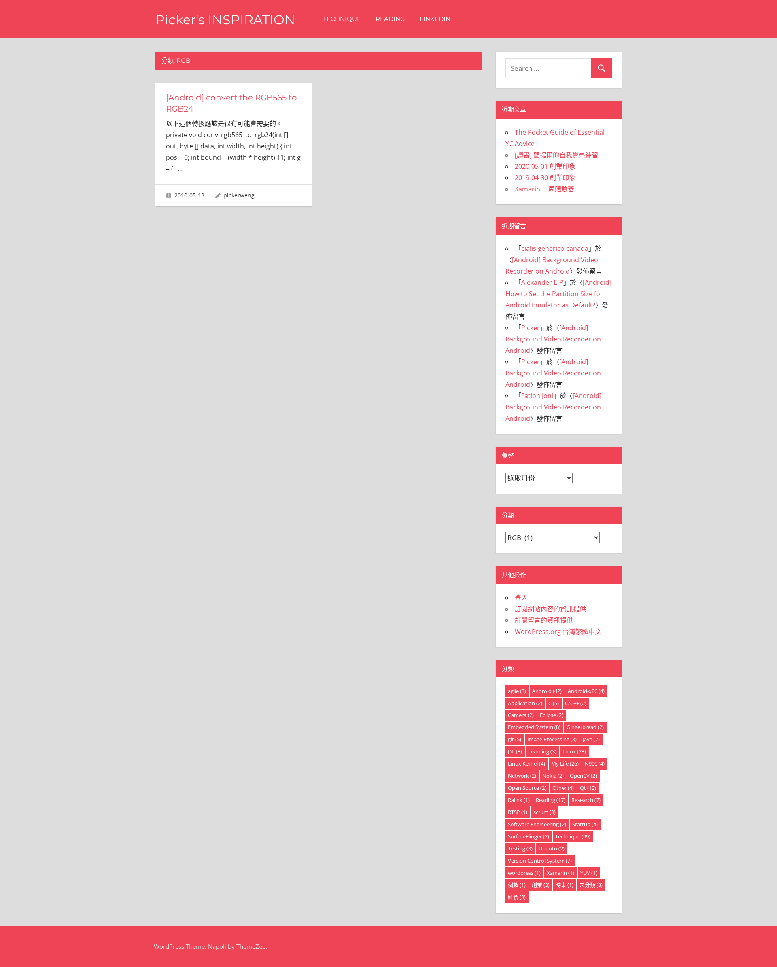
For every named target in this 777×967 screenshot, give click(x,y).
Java (591, 739)
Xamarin (560, 872)
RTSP (517, 812)
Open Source (527, 787)
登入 (521, 597)
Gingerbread (585, 727)
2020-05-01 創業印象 (545, 166)
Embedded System (534, 727)
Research (586, 800)
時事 (564, 885)
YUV (588, 872)
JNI (515, 751)
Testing (520, 848)
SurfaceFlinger (528, 836)
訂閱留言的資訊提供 (544, 620)
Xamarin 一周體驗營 (544, 188)
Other (563, 787)
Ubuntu (552, 848)
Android (547, 691)
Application (525, 703)
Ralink (519, 800)
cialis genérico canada (554, 248)
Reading (390, 19)
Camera (521, 715)
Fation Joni (537, 395)
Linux (574, 751)
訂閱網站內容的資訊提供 (550, 608)
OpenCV (583, 775)
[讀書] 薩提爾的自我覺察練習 (556, 155)
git (514, 739)
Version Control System (540, 860)
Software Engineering (537, 824)
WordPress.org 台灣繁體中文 (558, 631)
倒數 (517, 885)
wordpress (524, 872)
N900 (595, 763)
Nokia (553, 775)
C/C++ (575, 703)
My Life (565, 763)
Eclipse (551, 715)
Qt (588, 787)
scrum (544, 812)
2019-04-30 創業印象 (545, 177)
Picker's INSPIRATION (225, 20)
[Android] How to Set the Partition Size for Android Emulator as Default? (558, 294)
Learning (542, 751)
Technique (342, 19)
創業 (541, 885)
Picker (530, 327)
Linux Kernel (526, 763)
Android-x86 (586, 691)
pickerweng (239, 195)
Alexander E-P (542, 282)
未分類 (591, 885)
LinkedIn (435, 19)
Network (522, 775)
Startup (585, 824)
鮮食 (517, 897)
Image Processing (552, 739)
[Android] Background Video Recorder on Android (553, 339)
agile (517, 691)
